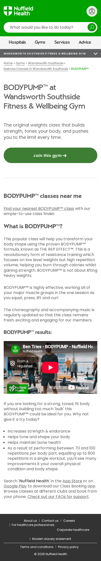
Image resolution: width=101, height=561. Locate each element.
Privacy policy (68, 547)
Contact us (50, 521)
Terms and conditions (36, 547)
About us (30, 521)
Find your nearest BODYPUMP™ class (39, 208)
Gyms (40, 42)
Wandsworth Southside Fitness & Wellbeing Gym (45, 53)
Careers (69, 521)
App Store (72, 481)
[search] (50, 27)
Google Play (15, 486)
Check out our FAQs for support (58, 496)
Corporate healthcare (73, 530)
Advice (85, 42)
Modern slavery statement (51, 539)
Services (62, 42)
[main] (50, 281)
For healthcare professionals (33, 525)
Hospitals (17, 42)
